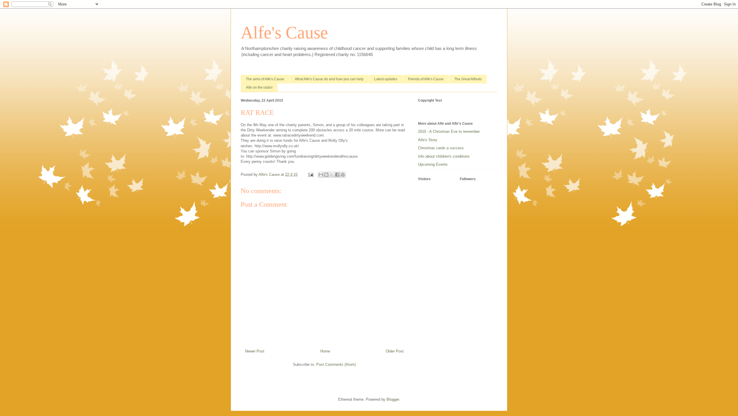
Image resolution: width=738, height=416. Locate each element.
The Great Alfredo (468, 79)
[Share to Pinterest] (343, 175)
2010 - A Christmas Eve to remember (449, 131)
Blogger (393, 399)
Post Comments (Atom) (336, 364)
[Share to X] (332, 175)
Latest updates (385, 79)
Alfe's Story (427, 140)
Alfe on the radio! (259, 87)
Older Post (395, 351)
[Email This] (321, 175)
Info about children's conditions (444, 156)
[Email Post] (310, 174)
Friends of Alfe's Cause (426, 79)
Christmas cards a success (441, 148)
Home (325, 351)
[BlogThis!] (326, 175)
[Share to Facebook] (337, 175)
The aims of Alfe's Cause (265, 79)
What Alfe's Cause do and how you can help (329, 79)
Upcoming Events (433, 164)
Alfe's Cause (284, 32)
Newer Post (254, 351)
